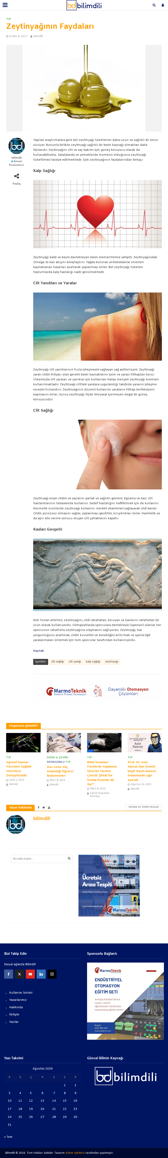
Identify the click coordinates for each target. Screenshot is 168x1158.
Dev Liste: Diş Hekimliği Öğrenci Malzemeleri (60, 771)
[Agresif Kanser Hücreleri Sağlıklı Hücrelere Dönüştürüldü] (23, 742)
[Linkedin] (41, 974)
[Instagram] (52, 974)
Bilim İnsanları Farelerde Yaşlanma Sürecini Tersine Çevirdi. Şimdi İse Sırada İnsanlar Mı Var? (102, 773)
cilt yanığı (75, 661)
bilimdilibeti (17, 165)
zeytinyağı (111, 661)
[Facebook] (8, 974)
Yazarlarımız (18, 1000)
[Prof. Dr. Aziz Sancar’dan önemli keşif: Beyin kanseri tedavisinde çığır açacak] (145, 742)
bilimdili (38, 36)
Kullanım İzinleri (20, 993)
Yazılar (14, 1022)
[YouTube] (30, 974)
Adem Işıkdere (75, 1153)
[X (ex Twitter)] (19, 974)
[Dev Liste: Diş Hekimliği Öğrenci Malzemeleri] (64, 742)
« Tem (8, 1137)
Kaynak (38, 651)
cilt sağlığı (57, 661)
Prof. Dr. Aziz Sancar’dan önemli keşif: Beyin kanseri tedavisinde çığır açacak (142, 771)
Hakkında (16, 1007)
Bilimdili (18, 161)
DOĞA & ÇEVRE (57, 757)
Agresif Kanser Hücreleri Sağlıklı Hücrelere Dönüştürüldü (18, 769)
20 (42, 1109)
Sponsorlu (56, 762)
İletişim (14, 1015)
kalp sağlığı (93, 661)
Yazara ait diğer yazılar (143, 807)
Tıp (8, 19)
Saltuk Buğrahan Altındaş (100, 795)
